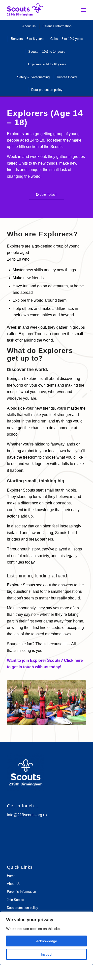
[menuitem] (83, 10)
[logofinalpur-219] (38, 10)
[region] (46, 938)
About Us (13, 884)
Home (11, 876)
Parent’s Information (21, 891)
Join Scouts (15, 900)
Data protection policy (22, 908)
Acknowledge (46, 941)
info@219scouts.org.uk (27, 815)
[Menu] (83, 10)
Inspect (46, 954)
